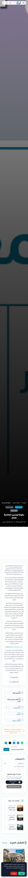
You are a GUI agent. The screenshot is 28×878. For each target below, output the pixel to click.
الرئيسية (24, 502)
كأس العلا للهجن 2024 (14, 646)
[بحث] (6, 3)
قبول (21, 873)
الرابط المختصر (14, 746)
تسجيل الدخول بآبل (13, 786)
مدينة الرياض (17, 708)
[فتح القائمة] (23, 2)
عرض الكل (4, 842)
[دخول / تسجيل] (10, 3)
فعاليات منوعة (16, 502)
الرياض (19, 714)
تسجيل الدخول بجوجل (14, 782)
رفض (13, 873)
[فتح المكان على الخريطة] (6, 707)
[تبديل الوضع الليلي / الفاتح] (3, 3)
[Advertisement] (14, 542)
